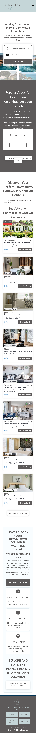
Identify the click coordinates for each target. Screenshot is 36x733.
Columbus (10, 246)
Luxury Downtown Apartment (15, 387)
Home (11, 714)
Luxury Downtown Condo (13, 279)
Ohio (5, 246)
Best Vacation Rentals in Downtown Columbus (18, 201)
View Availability (25, 250)
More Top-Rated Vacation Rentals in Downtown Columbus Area (18, 685)
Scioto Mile (12, 282)
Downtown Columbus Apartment (16, 496)
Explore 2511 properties (18, 145)
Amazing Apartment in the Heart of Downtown (17, 316)
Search (18, 61)
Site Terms (24, 722)
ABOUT (24, 714)
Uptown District (14, 318)
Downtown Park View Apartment (16, 460)
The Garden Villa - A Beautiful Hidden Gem (17, 243)
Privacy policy (11, 722)
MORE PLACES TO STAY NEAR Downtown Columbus (19, 159)
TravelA (23, 727)
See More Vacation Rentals (18, 513)
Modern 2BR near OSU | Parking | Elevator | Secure (16, 424)
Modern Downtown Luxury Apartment (18, 351)
